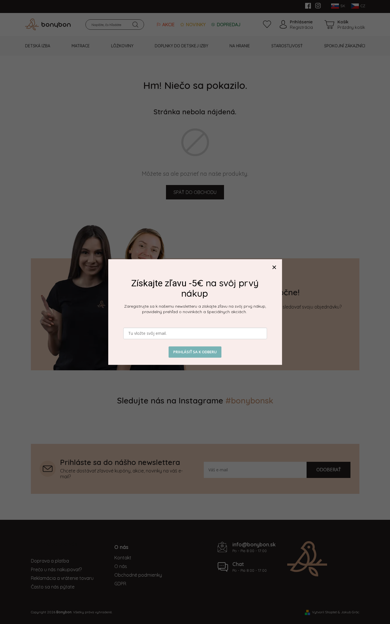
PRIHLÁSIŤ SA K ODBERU (195, 352)
